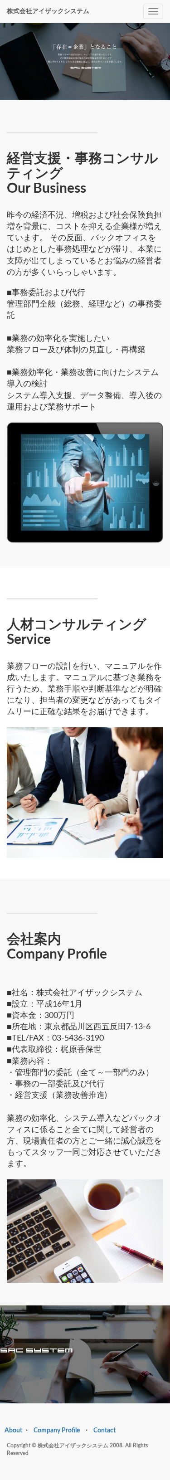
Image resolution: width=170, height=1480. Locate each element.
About (13, 1430)
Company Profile (57, 1430)
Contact (104, 1430)
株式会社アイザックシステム (48, 11)
